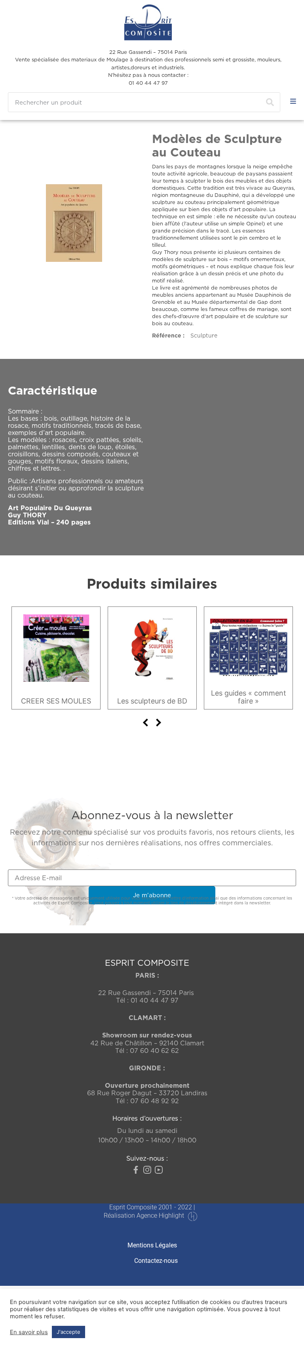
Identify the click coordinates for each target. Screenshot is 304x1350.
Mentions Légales (152, 1245)
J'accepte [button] (68, 1332)
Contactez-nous (156, 1260)
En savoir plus (29, 1332)
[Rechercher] (270, 102)
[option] (56, 657)
